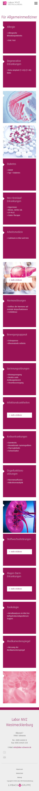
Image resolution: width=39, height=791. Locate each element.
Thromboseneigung (16, 383)
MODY (10, 170)
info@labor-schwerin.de (22, 747)
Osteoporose (13, 341)
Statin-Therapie (14, 215)
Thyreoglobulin (14, 448)
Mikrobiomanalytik (15, 483)
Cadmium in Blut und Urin (18, 238)
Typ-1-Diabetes (14, 173)
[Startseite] (15, 3)
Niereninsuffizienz (15, 480)
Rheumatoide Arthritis (17, 343)
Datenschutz (19, 773)
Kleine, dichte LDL (15, 210)
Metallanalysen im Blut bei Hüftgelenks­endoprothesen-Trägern (18, 616)
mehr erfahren (16, 280)
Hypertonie (12, 207)
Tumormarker (13, 451)
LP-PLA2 (11, 212)
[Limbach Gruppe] (20, 785)
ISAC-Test (12, 40)
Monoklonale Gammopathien (19, 445)
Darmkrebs (12, 443)
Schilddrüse (12, 312)
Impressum (19, 769)
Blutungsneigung (15, 375)
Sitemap (19, 777)
